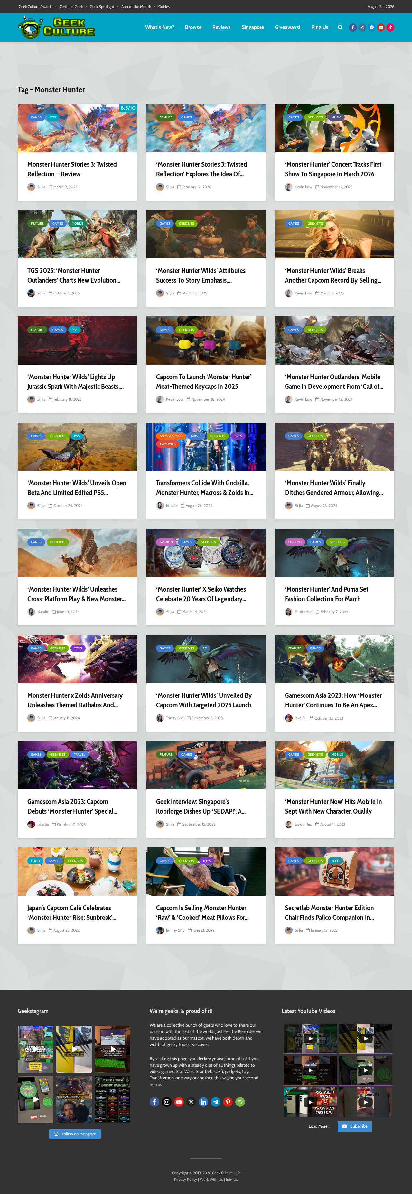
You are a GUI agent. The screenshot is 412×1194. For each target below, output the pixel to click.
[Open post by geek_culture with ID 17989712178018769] (74, 1099)
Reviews (221, 27)
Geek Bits (315, 117)
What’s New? (159, 27)
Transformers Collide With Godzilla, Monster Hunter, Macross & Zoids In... (204, 488)
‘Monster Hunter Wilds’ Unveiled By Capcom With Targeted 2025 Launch (204, 700)
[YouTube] (179, 1102)
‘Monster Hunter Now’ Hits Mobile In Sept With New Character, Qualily (333, 806)
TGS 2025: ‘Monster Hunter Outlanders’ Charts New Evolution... (73, 275)
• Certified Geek (69, 6)
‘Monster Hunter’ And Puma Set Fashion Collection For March (327, 594)
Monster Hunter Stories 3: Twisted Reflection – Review (72, 169)
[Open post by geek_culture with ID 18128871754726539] (74, 1049)
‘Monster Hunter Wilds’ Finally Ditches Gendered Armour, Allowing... (334, 488)
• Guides (162, 6)
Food (35, 861)
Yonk (40, 293)
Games (36, 117)
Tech (335, 861)
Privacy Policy (185, 1179)
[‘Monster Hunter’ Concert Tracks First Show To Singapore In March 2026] (334, 128)
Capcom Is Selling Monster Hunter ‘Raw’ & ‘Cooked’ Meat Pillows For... (202, 912)
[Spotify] (240, 1102)
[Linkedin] (203, 1102)
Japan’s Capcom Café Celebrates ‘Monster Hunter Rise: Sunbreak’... (71, 912)
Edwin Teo (303, 824)
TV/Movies (168, 444)
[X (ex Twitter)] (191, 1102)
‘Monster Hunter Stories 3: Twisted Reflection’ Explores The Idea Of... (201, 169)
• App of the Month (134, 6)
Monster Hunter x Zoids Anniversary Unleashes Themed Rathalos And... (75, 700)
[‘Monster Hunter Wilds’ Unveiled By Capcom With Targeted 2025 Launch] (206, 659)
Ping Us (319, 27)
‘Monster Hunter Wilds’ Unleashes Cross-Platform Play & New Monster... (76, 594)
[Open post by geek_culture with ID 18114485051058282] (35, 1099)
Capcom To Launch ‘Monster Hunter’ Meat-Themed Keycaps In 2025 (203, 381)
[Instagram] (167, 1102)
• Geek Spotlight (100, 6)
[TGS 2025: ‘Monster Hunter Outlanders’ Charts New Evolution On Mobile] (77, 234)
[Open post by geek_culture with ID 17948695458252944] (112, 1099)
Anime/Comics (171, 436)
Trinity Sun (303, 611)
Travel (79, 754)
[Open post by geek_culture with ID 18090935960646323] (112, 1049)
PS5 (53, 117)
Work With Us (211, 1179)
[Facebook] (154, 1102)
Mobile (77, 223)
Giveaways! (287, 27)
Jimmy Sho (175, 930)
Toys (238, 436)
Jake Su (300, 717)
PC (205, 648)
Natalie (171, 505)
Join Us (232, 1179)
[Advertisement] (206, 65)
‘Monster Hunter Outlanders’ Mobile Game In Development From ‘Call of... (334, 381)
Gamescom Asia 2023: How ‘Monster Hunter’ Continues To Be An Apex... (333, 700)
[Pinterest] (228, 1102)
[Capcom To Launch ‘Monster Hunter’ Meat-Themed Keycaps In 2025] (206, 340)
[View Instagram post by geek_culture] (49, 1069)
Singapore (253, 27)
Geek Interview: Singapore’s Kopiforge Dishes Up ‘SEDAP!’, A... (201, 806)
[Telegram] (215, 1102)
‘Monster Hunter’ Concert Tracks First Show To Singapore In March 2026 (333, 169)
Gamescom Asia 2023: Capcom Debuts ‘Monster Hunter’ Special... (72, 806)
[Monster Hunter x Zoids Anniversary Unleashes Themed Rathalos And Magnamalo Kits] (77, 659)
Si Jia (40, 186)
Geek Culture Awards (35, 6)
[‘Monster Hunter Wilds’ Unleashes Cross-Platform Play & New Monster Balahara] (77, 553)
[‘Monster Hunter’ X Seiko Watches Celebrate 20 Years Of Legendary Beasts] (206, 553)
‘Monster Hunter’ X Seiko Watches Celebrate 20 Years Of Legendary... (201, 594)
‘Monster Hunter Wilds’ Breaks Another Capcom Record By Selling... (333, 275)
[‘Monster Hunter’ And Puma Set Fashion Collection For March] (334, 553)
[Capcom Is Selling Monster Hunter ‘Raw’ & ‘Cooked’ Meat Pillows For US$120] (206, 871)
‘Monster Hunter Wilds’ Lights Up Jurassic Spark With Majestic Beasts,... (75, 381)
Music (336, 117)
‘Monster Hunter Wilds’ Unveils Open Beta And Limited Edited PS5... (76, 488)
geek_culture (34, 1031)
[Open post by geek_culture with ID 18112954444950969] (35, 1049)
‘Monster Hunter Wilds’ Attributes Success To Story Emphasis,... (201, 275)
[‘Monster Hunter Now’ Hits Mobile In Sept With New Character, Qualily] (334, 765)
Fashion (166, 542)
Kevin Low (303, 186)
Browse (193, 27)
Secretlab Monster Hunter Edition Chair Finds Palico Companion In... (329, 912)
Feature (166, 117)
